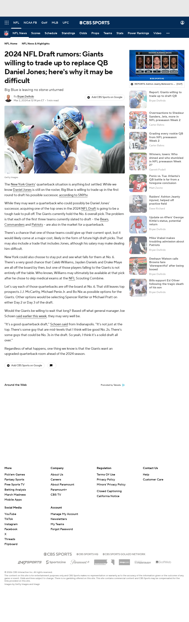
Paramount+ (59, 490)
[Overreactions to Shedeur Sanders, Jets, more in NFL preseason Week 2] (138, 120)
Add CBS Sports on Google (107, 97)
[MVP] (124, 561)
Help (146, 474)
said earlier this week (31, 316)
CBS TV (56, 495)
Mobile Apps (13, 500)
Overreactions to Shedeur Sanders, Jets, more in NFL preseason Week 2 (166, 116)
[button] (6, 23)
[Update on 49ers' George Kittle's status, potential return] (138, 224)
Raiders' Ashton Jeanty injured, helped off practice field (164, 200)
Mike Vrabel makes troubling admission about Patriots (166, 241)
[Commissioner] (104, 561)
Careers (56, 479)
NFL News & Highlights (36, 43)
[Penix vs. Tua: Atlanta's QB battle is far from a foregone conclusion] (138, 183)
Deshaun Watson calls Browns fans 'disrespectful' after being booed (166, 264)
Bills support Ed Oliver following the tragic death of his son (166, 284)
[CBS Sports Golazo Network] (124, 554)
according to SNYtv (73, 195)
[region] (156, 65)
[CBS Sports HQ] (87, 554)
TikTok (8, 519)
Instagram (11, 524)
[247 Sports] (30, 561)
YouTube (10, 514)
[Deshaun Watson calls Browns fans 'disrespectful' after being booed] (138, 266)
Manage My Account (64, 514)
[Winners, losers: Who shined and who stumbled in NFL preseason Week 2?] (138, 161)
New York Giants (23, 184)
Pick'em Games (14, 474)
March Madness (15, 495)
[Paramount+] (80, 561)
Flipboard (11, 544)
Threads (9, 539)
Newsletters (59, 519)
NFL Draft (88, 208)
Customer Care (153, 479)
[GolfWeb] (163, 562)
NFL (72, 278)
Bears (104, 219)
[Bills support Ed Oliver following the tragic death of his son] (138, 288)
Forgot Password (62, 529)
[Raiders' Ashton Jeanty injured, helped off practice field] (138, 204)
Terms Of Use (106, 474)
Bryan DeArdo (25, 96)
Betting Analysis (15, 490)
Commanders (14, 225)
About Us (57, 474)
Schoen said (59, 324)
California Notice (108, 496)
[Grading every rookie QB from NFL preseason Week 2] (138, 141)
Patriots (37, 225)
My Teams (57, 524)
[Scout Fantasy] (142, 562)
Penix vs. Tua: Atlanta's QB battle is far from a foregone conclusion (164, 179)
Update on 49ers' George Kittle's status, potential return (166, 221)
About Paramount (62, 484)
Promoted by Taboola (111, 385)
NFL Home (10, 43)
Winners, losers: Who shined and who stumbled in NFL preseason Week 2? (166, 159)
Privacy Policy (106, 479)
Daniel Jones (22, 190)
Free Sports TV (14, 484)
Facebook (10, 529)
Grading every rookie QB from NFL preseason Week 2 (166, 137)
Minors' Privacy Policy (111, 484)
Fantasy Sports (14, 479)
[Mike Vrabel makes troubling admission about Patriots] (138, 245)
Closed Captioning (109, 491)
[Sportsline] (56, 562)
